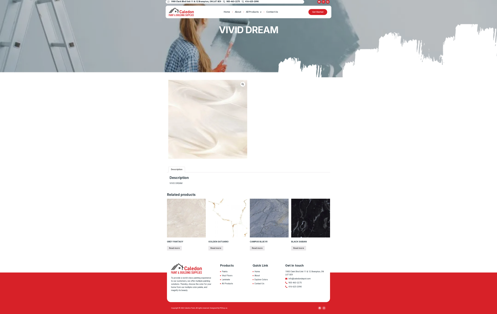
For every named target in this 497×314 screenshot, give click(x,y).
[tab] (176, 169)
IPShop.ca (223, 308)
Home (227, 12)
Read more (174, 248)
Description (176, 169)
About (238, 12)
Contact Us (272, 12)
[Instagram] (323, 2)
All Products (252, 12)
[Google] (328, 2)
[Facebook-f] (319, 2)
